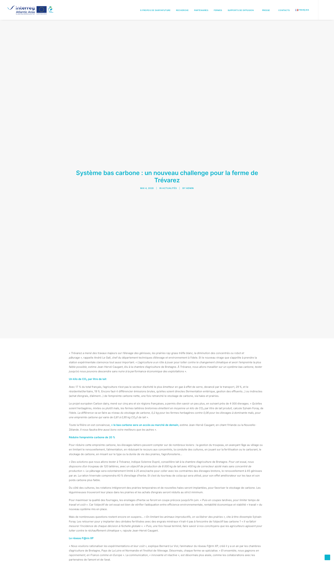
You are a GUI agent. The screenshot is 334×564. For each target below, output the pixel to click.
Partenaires (201, 10)
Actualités (169, 188)
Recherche (182, 10)
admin (190, 188)
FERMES (218, 10)
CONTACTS (284, 10)
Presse (266, 10)
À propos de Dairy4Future (155, 10)
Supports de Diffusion (241, 10)
